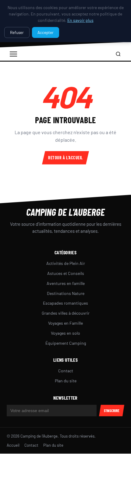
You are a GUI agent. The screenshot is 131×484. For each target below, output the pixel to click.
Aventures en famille (66, 283)
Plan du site (65, 380)
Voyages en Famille (65, 323)
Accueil (13, 445)
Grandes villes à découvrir (66, 313)
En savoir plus (80, 20)
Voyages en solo (65, 333)
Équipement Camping (65, 343)
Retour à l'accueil (65, 157)
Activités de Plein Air (65, 263)
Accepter (45, 32)
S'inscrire (111, 410)
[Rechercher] (118, 54)
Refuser (17, 32)
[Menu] (13, 54)
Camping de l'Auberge (65, 212)
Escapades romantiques (65, 303)
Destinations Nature (65, 293)
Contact (65, 370)
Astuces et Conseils (65, 273)
